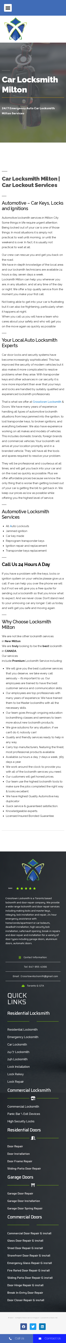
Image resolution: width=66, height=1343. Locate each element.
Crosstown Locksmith (47, 401)
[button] (8, 8)
